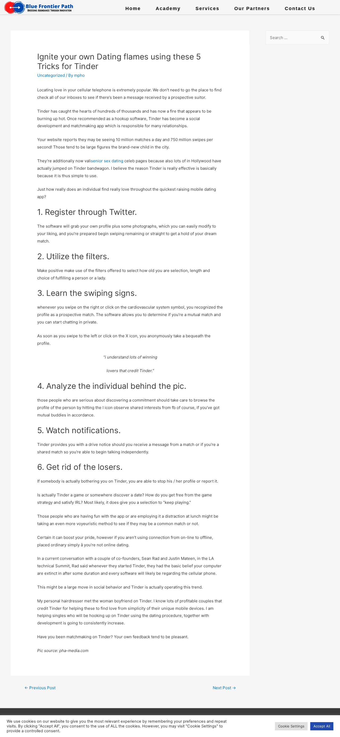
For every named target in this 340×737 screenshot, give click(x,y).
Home (133, 8)
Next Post (224, 687)
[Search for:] (297, 37)
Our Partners (252, 8)
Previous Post (40, 687)
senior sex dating (107, 160)
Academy (168, 8)
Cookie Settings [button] (291, 726)
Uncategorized (51, 75)
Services (207, 8)
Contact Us (300, 8)
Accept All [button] (321, 726)
